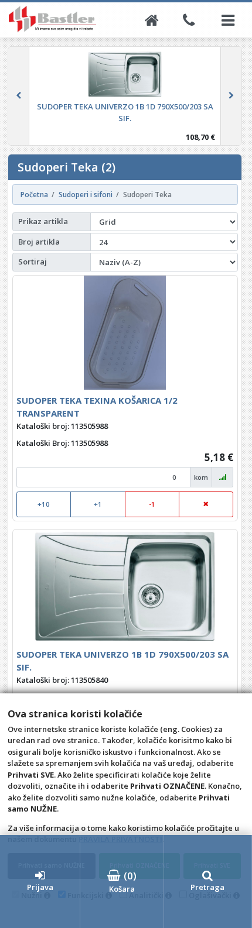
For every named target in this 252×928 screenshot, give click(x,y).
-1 (152, 504)
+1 (98, 504)
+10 (44, 504)
